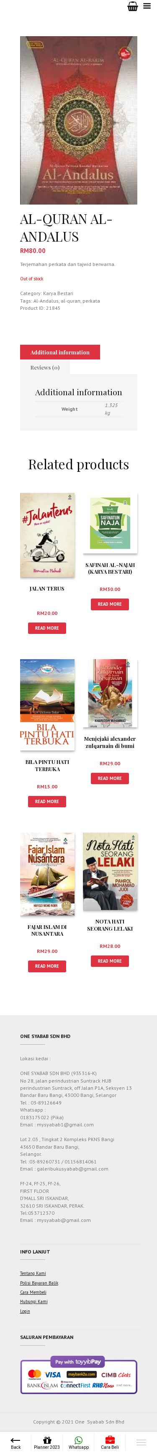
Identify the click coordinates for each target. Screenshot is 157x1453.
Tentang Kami (33, 1273)
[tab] (60, 352)
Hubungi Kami (34, 1301)
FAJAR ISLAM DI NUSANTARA (47, 930)
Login (25, 1311)
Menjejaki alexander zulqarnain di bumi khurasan (110, 745)
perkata (91, 301)
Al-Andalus (46, 301)
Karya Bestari (58, 293)
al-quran (70, 301)
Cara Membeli (33, 1292)
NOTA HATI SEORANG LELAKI (110, 925)
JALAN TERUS (47, 588)
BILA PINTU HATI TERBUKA (47, 765)
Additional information (60, 352)
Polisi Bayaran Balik (39, 1283)
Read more (47, 628)
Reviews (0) (45, 367)
